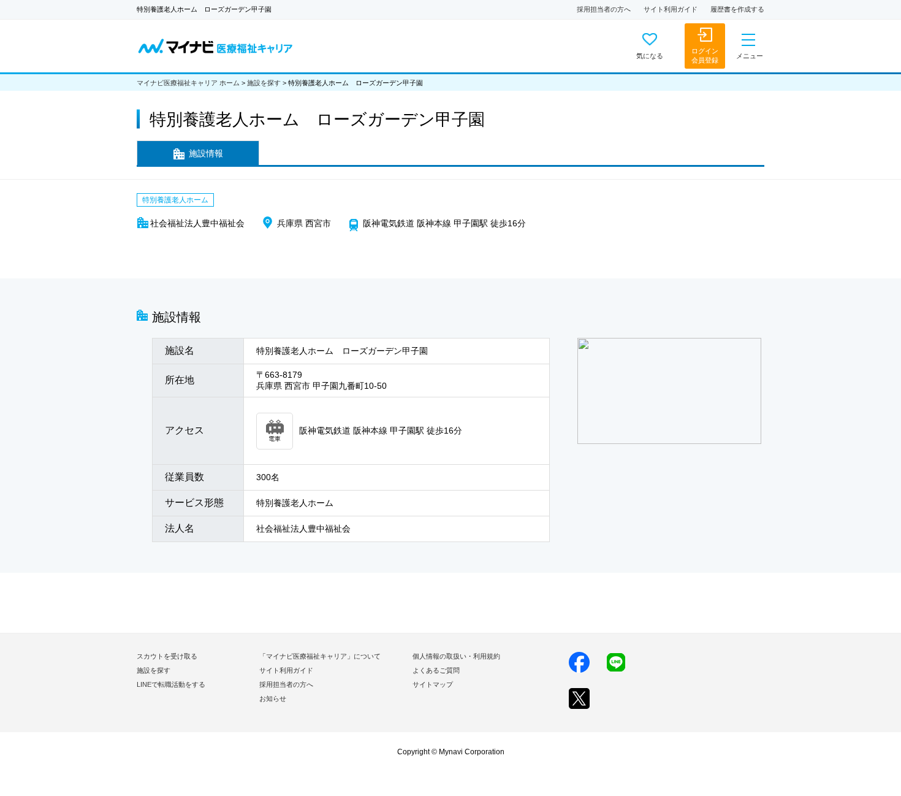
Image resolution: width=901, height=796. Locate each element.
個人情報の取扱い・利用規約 (456, 656)
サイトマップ (432, 684)
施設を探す (264, 82)
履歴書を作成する (737, 9)
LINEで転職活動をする (171, 684)
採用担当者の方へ (604, 9)
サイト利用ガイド (671, 9)
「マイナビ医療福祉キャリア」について (320, 656)
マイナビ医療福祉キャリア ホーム (188, 82)
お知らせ (272, 698)
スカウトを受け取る (167, 656)
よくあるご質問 (436, 670)
